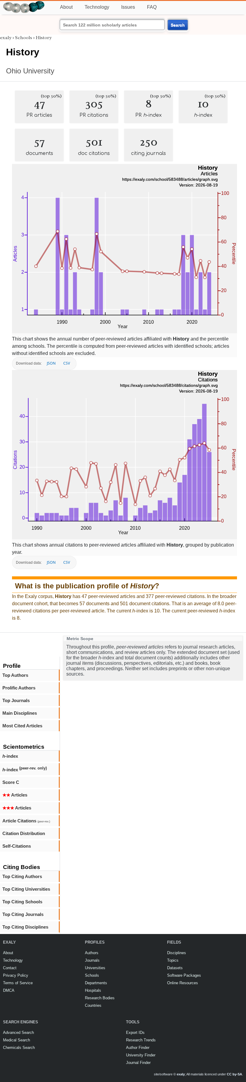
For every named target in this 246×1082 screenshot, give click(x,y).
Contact (9, 968)
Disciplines (176, 953)
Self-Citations (16, 846)
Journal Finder (138, 1062)
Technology (97, 7)
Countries (93, 1005)
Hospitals (93, 990)
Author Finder (137, 1047)
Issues (128, 7)
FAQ (152, 7)
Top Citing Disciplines (25, 926)
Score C (10, 782)
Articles (14, 794)
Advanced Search (18, 1032)
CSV (66, 363)
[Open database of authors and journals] (24, 3)
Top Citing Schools (22, 901)
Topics (172, 960)
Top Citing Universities (26, 889)
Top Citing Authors (22, 876)
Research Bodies (100, 998)
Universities (95, 968)
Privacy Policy (15, 975)
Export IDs (135, 1032)
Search (178, 25)
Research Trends (141, 1040)
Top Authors (15, 675)
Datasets (175, 968)
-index (10, 756)
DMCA (8, 990)
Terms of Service (18, 983)
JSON (51, 363)
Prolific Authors (18, 687)
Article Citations (26, 820)
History (44, 38)
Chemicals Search (19, 1047)
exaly (5, 38)
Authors (91, 953)
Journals (92, 960)
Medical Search (16, 1040)
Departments (96, 983)
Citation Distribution (23, 833)
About (66, 7)
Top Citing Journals (23, 914)
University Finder (140, 1055)
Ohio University (30, 71)
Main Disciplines (19, 713)
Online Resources (182, 983)
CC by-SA (234, 1074)
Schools (23, 38)
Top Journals (16, 700)
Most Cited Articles (22, 725)
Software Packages (184, 975)
